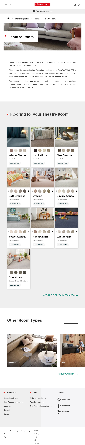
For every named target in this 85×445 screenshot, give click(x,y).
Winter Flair (64, 236)
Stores (6, 414)
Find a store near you (44, 11)
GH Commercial (36, 398)
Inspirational (40, 155)
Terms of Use (5, 434)
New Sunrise (64, 155)
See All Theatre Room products (58, 295)
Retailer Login (35, 402)
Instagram (66, 399)
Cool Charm (16, 277)
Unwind (37, 195)
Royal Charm (41, 236)
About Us (7, 406)
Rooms (37, 19)
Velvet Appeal (17, 236)
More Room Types (66, 374)
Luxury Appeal (65, 195)
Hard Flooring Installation (13, 402)
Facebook (66, 406)
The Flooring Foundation (39, 406)
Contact (7, 410)
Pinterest (65, 412)
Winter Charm (17, 155)
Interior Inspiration (22, 19)
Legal (29, 431)
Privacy (23, 431)
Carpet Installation (11, 398)
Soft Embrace (17, 195)
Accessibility (14, 431)
